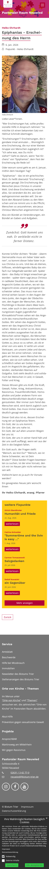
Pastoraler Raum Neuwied (20, 759)
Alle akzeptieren (34, 865)
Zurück (7, 617)
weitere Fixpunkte (17, 504)
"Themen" (32, 700)
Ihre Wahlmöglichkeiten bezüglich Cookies (24, 821)
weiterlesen (12, 523)
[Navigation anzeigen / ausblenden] (42, 5)
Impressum (6, 849)
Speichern (12, 865)
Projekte (8, 731)
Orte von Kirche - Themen (20, 688)
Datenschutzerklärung (36, 846)
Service (7, 644)
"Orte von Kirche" (11, 700)
